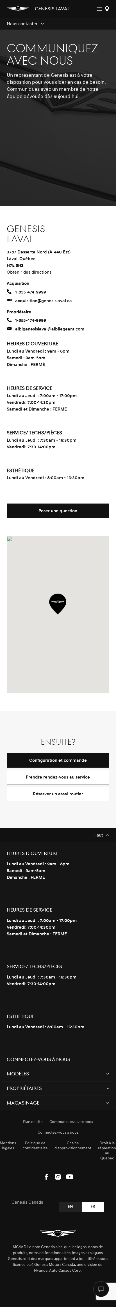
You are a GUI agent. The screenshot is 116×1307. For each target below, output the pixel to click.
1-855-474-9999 (30, 292)
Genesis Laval (52, 9)
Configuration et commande (58, 760)
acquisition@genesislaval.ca (43, 301)
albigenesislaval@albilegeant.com (49, 329)
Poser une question (57, 511)
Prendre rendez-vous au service (58, 777)
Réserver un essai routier (58, 794)
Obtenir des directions (29, 272)
